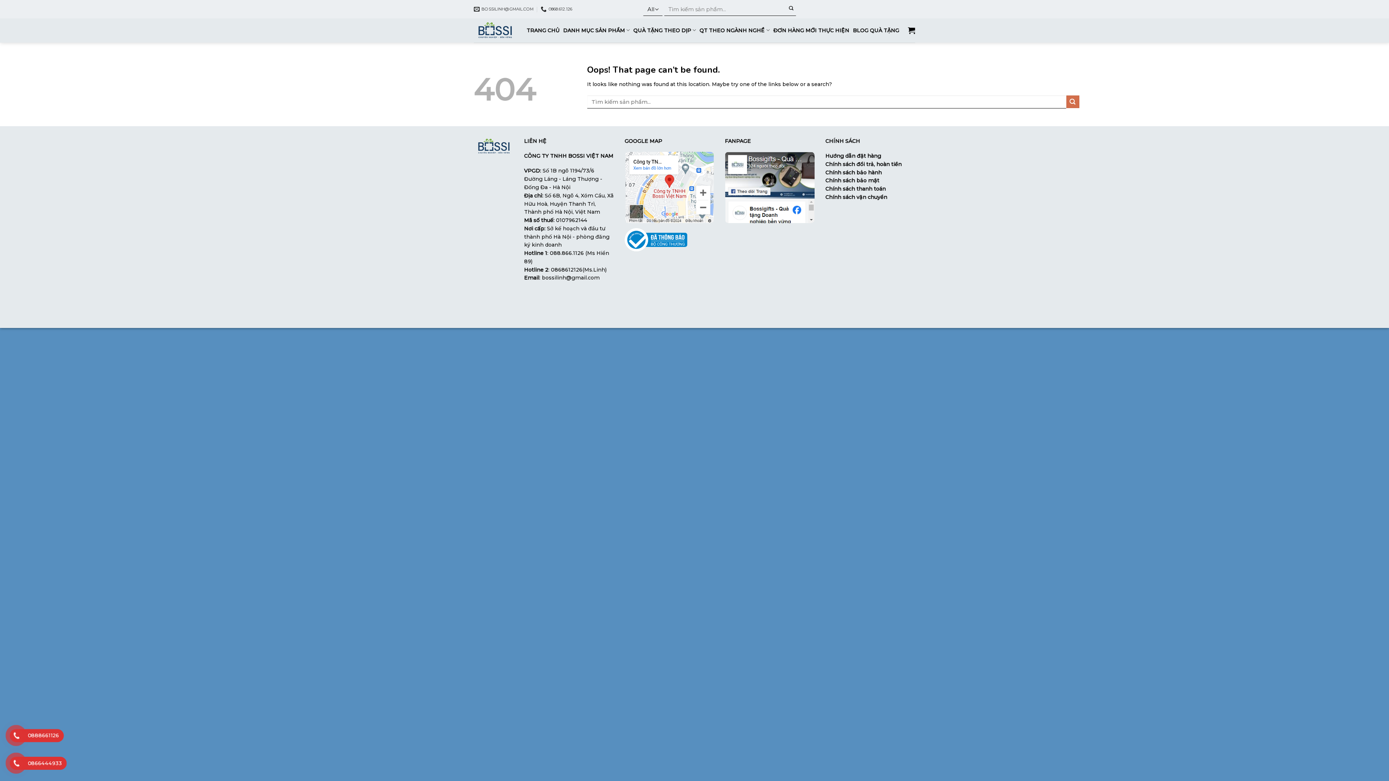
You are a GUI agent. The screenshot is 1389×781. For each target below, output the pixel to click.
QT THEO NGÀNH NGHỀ (732, 30)
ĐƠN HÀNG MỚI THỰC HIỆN (811, 30)
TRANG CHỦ (543, 30)
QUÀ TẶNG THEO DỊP (662, 30)
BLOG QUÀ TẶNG (876, 30)
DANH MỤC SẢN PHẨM (594, 30)
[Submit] (791, 9)
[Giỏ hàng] (911, 30)
